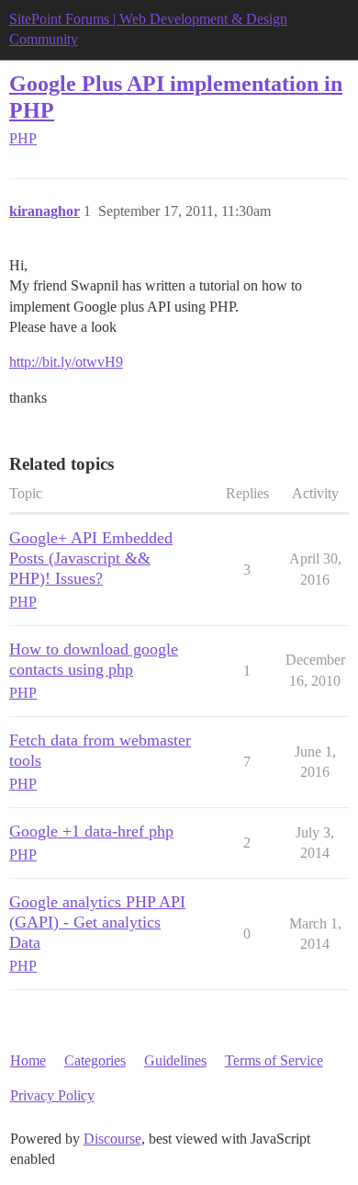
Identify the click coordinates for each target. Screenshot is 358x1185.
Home (28, 1060)
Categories (95, 1060)
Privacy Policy (52, 1095)
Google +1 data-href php (91, 831)
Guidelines (175, 1060)
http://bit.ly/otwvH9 (66, 362)
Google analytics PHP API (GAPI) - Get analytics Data (97, 922)
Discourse (112, 1138)
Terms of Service (274, 1060)
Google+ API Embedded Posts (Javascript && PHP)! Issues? (91, 558)
